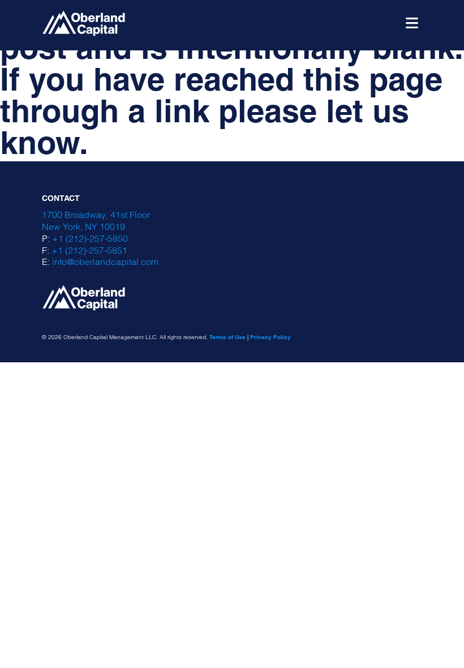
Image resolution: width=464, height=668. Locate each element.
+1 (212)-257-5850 (90, 238)
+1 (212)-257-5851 (89, 250)
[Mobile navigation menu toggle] (411, 23)
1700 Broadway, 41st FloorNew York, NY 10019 (96, 220)
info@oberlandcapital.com (105, 261)
